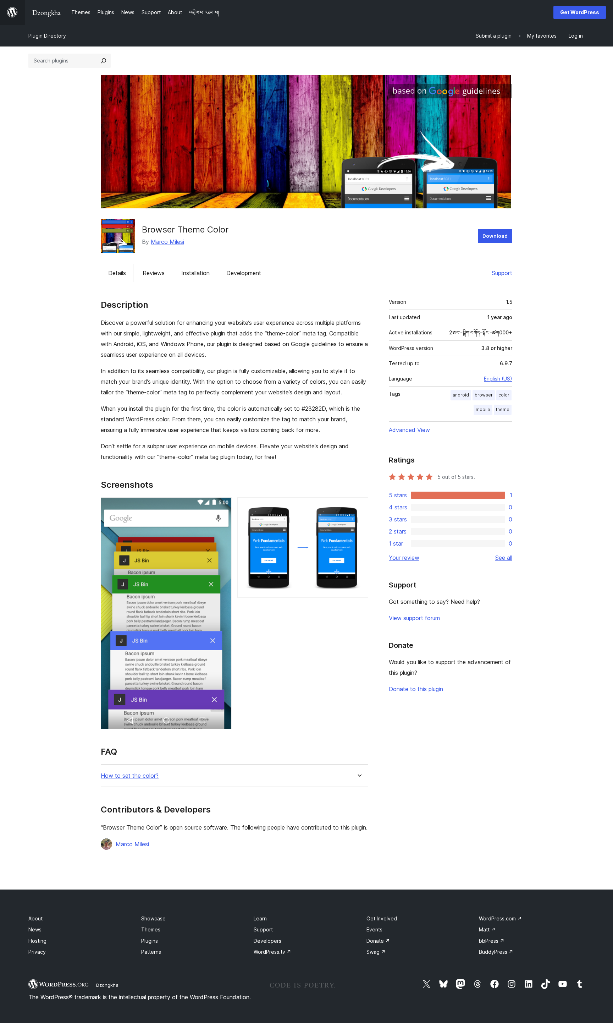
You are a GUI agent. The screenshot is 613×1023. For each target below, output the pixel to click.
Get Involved (381, 918)
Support (502, 273)
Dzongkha (107, 985)
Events (374, 929)
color (503, 395)
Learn (260, 918)
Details (117, 273)
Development (243, 273)
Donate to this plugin (416, 689)
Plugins (149, 941)
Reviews (154, 273)
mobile (483, 409)
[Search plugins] (103, 61)
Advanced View (409, 429)
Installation (195, 273)
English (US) (498, 379)
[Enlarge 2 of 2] (358, 506)
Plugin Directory (47, 36)
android (461, 395)
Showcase (153, 918)
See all (503, 557)
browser (484, 395)
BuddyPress (496, 952)
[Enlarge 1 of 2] (222, 506)
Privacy (37, 952)
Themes (150, 929)
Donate (378, 941)
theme (502, 409)
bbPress (491, 941)
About (35, 918)
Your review (404, 557)
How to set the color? (130, 775)
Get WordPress (579, 12)
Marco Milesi (167, 241)
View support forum (414, 618)
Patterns (151, 952)
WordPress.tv (272, 952)
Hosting (37, 941)
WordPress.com (500, 918)
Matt (487, 929)
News (35, 929)
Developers (267, 941)
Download (495, 236)
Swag (376, 952)
